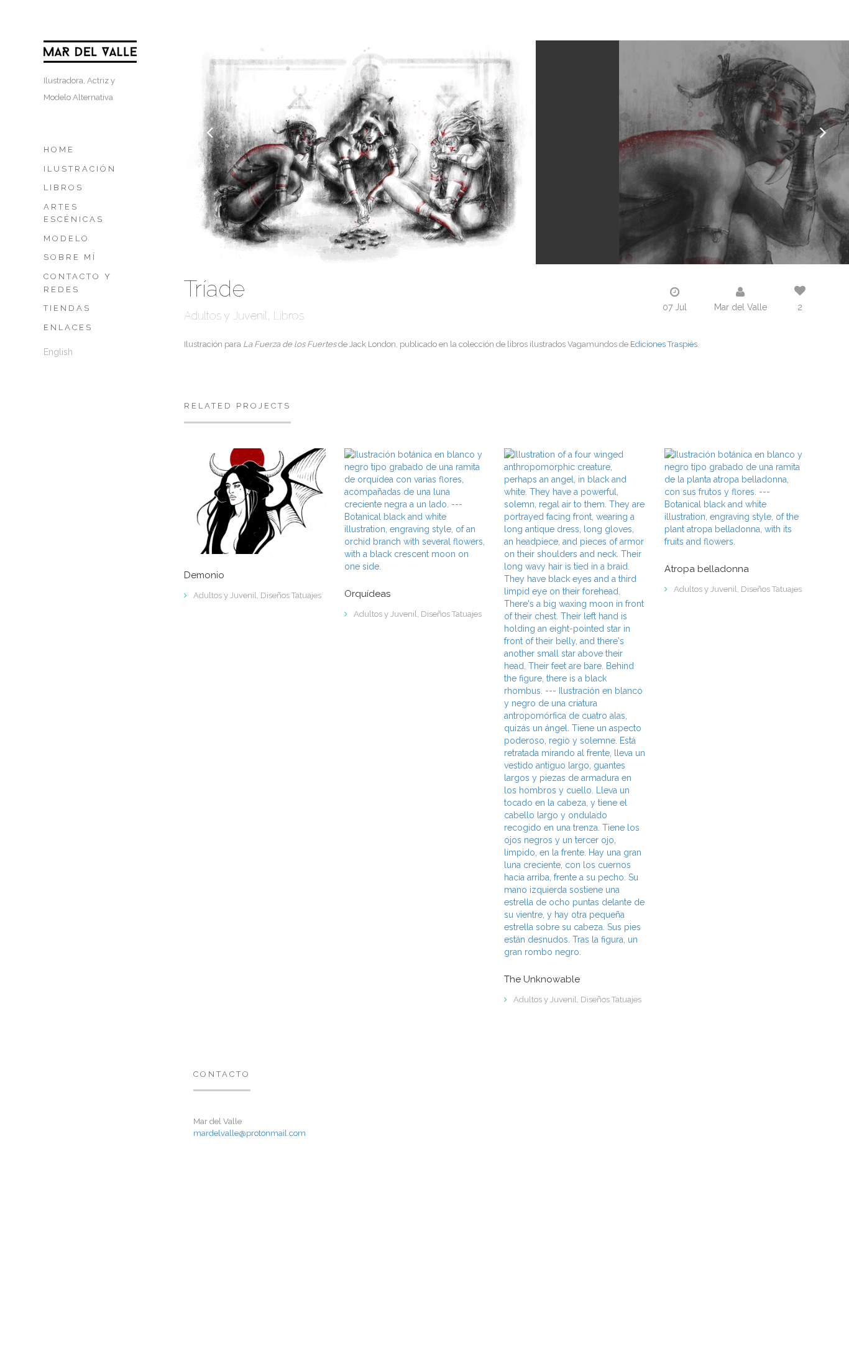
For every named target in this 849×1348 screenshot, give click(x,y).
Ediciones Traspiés (663, 344)
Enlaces (68, 327)
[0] (255, 501)
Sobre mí (70, 257)
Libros (63, 187)
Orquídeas (367, 594)
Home (59, 149)
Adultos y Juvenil (225, 315)
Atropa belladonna (706, 569)
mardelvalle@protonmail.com (249, 1133)
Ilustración (80, 168)
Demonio (204, 575)
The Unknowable (542, 979)
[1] (735, 497)
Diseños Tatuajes (290, 595)
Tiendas (67, 308)
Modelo (66, 238)
